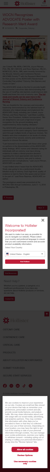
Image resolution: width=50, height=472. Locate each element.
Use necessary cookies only (25, 462)
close (42, 220)
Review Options (25, 455)
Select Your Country (13, 247)
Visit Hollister (25, 262)
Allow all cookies (25, 449)
